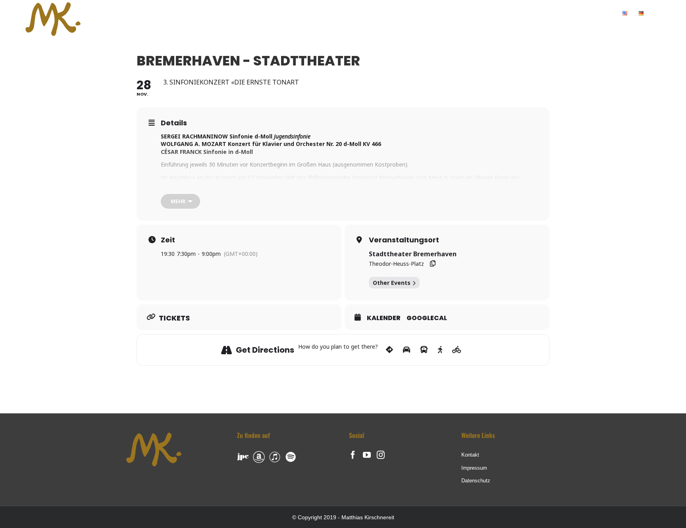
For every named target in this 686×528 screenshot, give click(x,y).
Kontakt (470, 455)
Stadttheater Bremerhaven (413, 254)
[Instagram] (381, 455)
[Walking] (440, 349)
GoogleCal (427, 318)
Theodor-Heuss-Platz (396, 263)
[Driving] (406, 349)
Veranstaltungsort (404, 240)
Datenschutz (475, 481)
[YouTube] (367, 455)
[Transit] (424, 349)
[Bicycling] (456, 349)
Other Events (391, 282)
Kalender (384, 318)
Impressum (474, 468)
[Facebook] (353, 455)
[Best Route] (389, 349)
